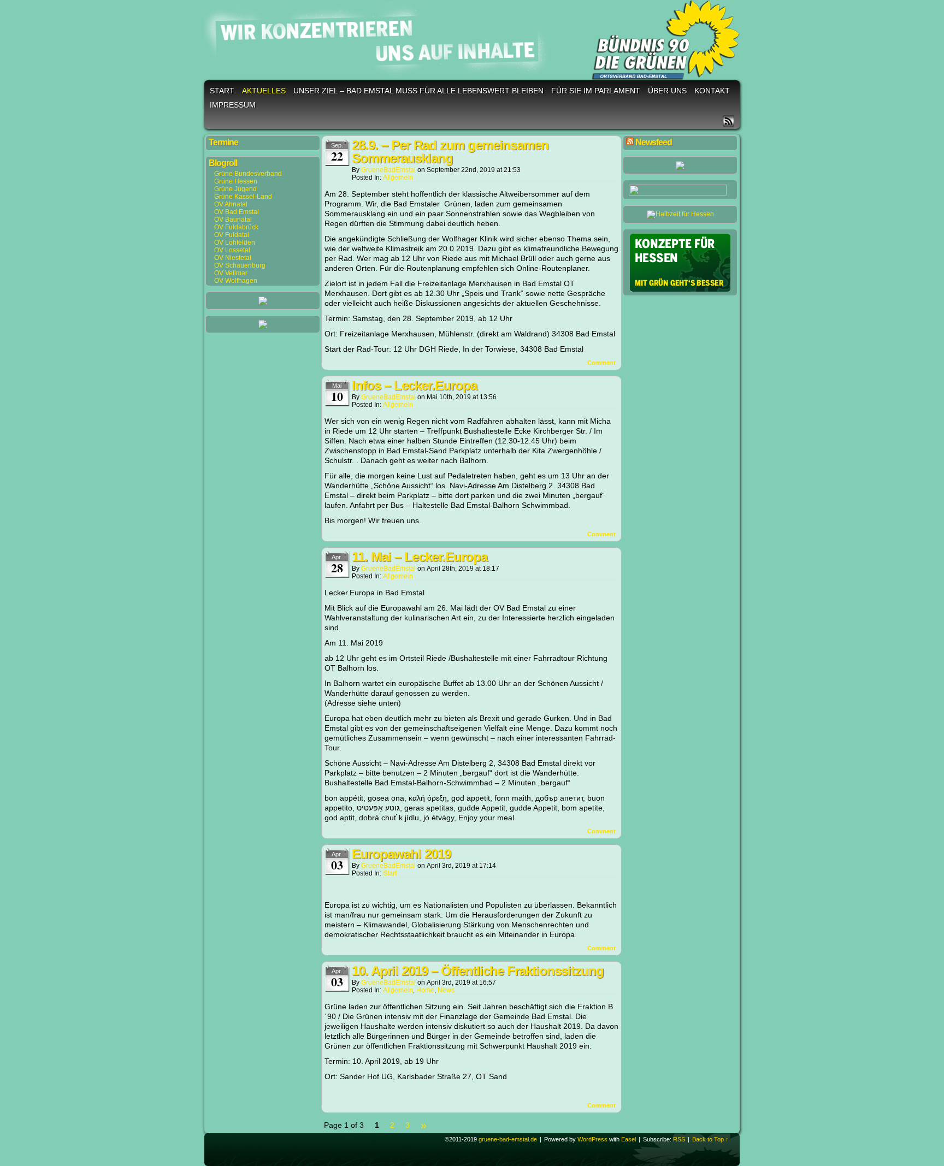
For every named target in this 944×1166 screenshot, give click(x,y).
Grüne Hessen (235, 181)
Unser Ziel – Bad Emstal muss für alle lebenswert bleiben (418, 90)
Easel (628, 1139)
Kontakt (712, 90)
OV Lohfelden (234, 242)
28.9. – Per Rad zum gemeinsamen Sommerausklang (450, 151)
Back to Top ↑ (710, 1139)
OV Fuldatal (231, 235)
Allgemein (398, 177)
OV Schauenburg (240, 265)
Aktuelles (264, 90)
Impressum (233, 104)
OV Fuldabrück (236, 227)
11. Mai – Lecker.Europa (419, 556)
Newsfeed (653, 142)
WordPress (592, 1139)
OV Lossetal (232, 250)
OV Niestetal (232, 258)
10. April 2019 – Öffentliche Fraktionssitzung (478, 970)
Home (425, 990)
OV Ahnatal (230, 204)
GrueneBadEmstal (388, 170)
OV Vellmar (230, 273)
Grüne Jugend (235, 189)
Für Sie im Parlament (595, 90)
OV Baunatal (233, 219)
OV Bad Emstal (236, 212)
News (446, 990)
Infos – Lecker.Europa (414, 385)
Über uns (667, 90)
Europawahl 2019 (401, 854)
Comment (602, 362)
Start (222, 90)
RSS (728, 121)
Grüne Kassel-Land (243, 196)
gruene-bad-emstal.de (473, 42)
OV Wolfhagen (235, 281)
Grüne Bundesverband (248, 173)
